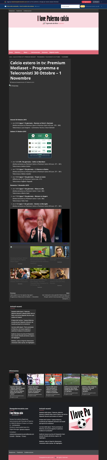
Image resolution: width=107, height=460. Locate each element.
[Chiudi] (101, 2)
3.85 (36, 151)
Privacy (24, 436)
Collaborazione (27, 11)
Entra (82, 6)
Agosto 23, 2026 (15, 397)
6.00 (39, 143)
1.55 (32, 143)
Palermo (17, 52)
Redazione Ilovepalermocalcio (18, 82)
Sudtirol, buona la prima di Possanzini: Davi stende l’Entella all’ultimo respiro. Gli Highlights (22, 335)
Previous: (24, 295)
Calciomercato (35, 52)
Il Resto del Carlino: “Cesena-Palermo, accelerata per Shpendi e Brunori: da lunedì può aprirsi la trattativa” (22, 322)
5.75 (39, 151)
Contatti (12, 436)
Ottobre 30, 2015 (30, 82)
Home (11, 52)
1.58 (32, 151)
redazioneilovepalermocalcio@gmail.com (22, 434)
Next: (56, 295)
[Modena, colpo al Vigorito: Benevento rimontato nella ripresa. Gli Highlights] (89, 379)
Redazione (12, 11)
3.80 (36, 143)
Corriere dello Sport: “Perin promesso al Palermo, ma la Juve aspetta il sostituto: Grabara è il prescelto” (22, 329)
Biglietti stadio (54, 52)
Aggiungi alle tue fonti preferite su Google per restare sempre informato (33, 1)
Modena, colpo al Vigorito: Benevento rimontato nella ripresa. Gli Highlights (22, 341)
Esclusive (45, 52)
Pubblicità (19, 11)
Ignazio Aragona (25, 429)
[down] (21, 52)
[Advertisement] (53, 39)
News (25, 52)
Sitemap (18, 436)
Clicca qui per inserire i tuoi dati (92, 6)
